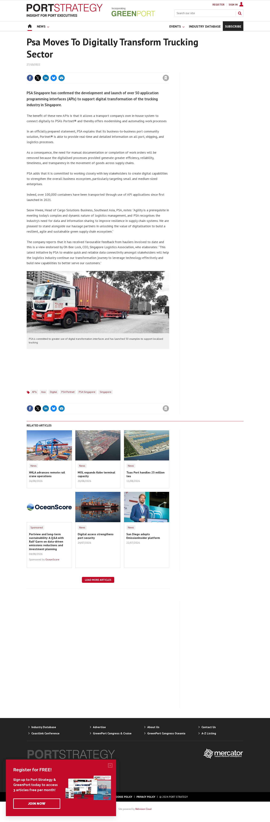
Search (240, 13)
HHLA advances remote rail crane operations (47, 474)
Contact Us (208, 727)
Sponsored (36, 527)
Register (218, 4)
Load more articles (98, 579)
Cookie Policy (123, 796)
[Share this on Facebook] (30, 78)
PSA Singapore (87, 392)
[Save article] (166, 78)
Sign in (123, 70)
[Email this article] (61, 78)
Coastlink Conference (45, 733)
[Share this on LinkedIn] (45, 78)
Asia (43, 392)
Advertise (99, 727)
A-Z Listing (208, 733)
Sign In (233, 4)
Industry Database (43, 727)
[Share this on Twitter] (38, 78)
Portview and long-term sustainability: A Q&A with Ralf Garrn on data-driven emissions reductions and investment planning (46, 541)
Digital (53, 392)
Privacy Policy (145, 796)
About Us (153, 727)
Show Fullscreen (31, 274)
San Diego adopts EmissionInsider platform (143, 536)
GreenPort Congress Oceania (166, 733)
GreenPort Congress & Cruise (112, 733)
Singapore (105, 392)
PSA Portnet (67, 392)
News (33, 465)
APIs (34, 392)
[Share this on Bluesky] (53, 78)
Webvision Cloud (143, 808)
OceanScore (52, 559)
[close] (169, 70)
